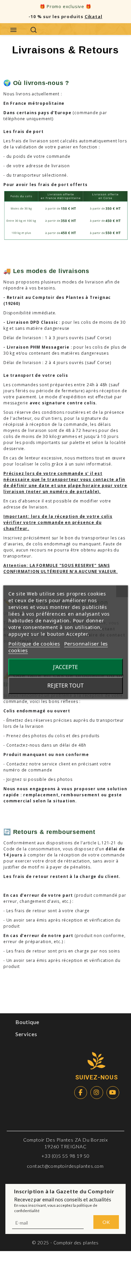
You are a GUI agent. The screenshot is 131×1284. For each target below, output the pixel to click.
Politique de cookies (34, 643)
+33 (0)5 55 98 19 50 (65, 1156)
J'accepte (65, 667)
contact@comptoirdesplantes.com (65, 1166)
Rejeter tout (65, 685)
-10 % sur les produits (65, 16)
